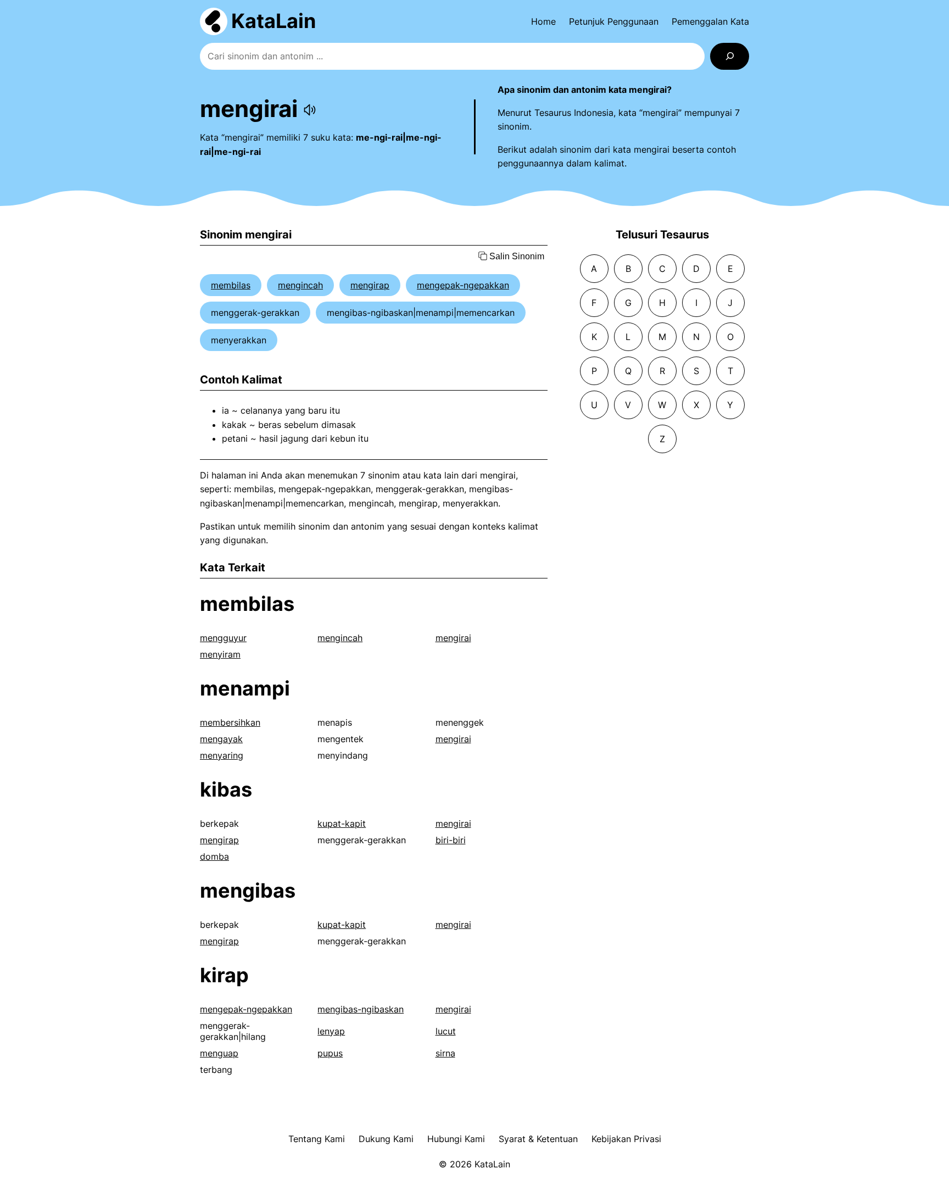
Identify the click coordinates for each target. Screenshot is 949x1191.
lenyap (331, 1031)
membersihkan (230, 722)
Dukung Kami (386, 1138)
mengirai (453, 637)
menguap (219, 1053)
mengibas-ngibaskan (360, 1009)
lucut (446, 1031)
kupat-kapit (341, 823)
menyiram (220, 654)
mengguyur (223, 637)
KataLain (273, 21)
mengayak (221, 738)
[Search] (729, 56)
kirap (224, 975)
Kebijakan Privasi (626, 1138)
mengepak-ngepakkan (463, 285)
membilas (230, 285)
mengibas (247, 890)
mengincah (300, 285)
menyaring (221, 755)
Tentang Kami (316, 1138)
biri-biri (451, 839)
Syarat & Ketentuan (538, 1138)
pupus (330, 1053)
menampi (245, 688)
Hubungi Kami (456, 1138)
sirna (445, 1053)
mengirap (369, 285)
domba (214, 856)
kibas (226, 789)
